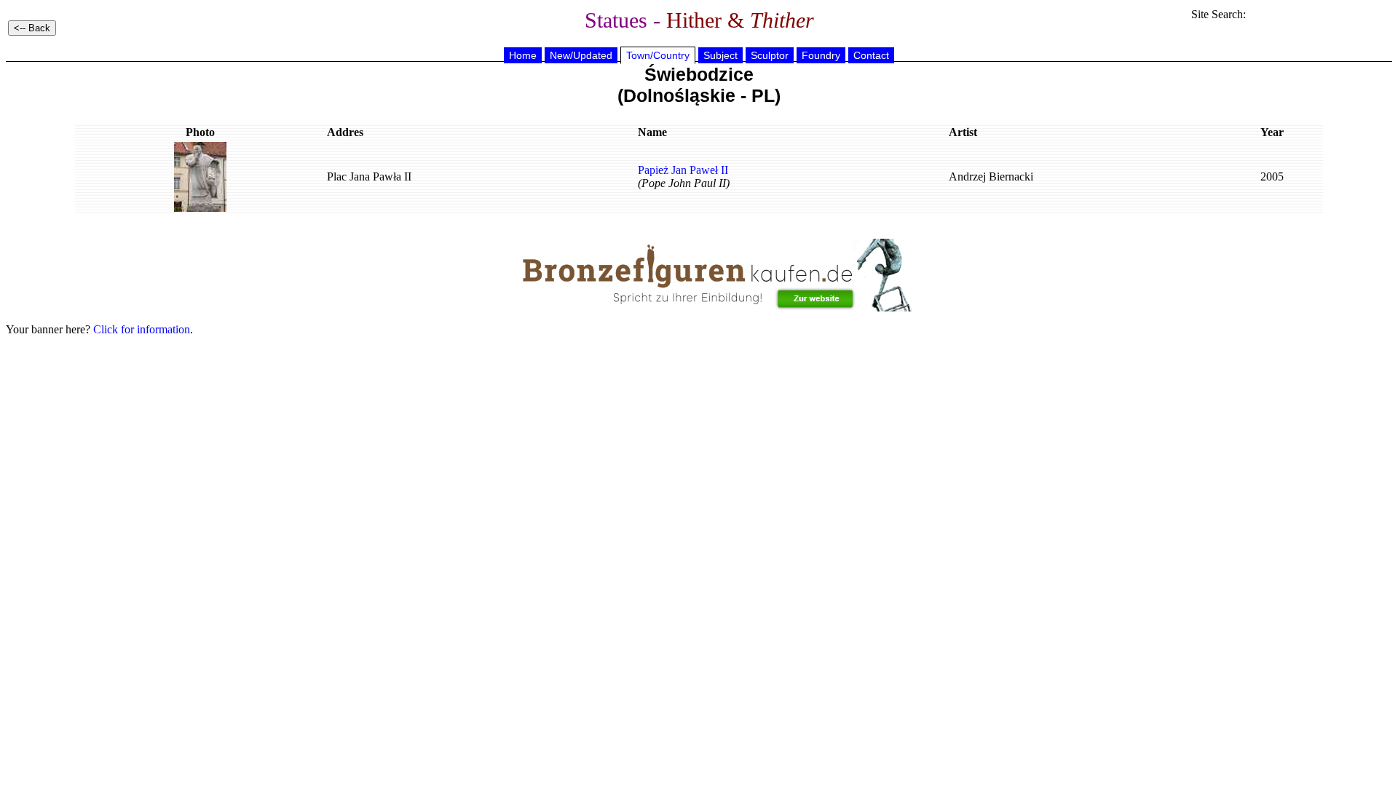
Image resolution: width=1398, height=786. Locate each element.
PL (763, 95)
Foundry (821, 55)
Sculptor (770, 55)
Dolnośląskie (679, 95)
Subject (720, 55)
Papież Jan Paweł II (683, 170)
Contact (871, 55)
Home (523, 55)
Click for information (141, 329)
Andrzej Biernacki (991, 176)
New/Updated (581, 55)
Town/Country (658, 55)
